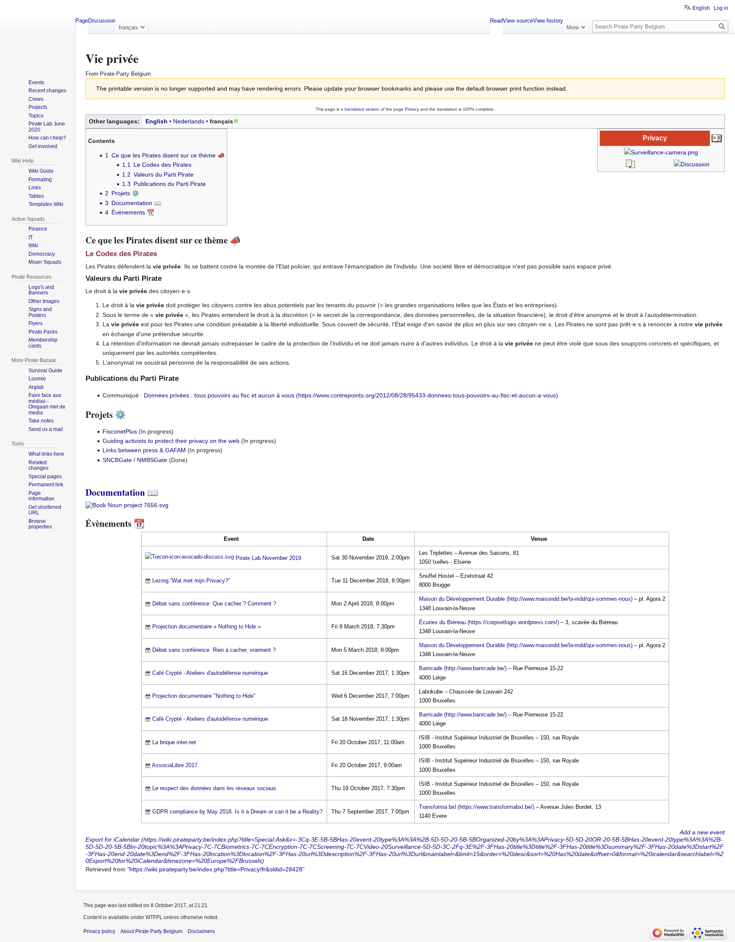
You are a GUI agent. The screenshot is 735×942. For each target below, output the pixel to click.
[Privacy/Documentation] (126, 504)
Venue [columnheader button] (539, 539)
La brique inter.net (174, 742)
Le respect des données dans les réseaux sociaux (214, 788)
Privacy (412, 109)
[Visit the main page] (37, 34)
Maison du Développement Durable (462, 599)
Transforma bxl (437, 807)
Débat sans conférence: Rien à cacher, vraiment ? (214, 650)
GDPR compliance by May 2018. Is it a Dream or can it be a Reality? (237, 811)
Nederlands (188, 121)
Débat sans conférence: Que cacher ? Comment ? (214, 603)
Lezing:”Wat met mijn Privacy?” (191, 580)
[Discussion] (691, 163)
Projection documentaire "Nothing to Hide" (204, 696)
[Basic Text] (630, 163)
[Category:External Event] (148, 580)
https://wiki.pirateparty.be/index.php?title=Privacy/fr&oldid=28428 (215, 869)
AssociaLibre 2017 (174, 765)
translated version (362, 109)
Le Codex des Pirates (121, 254)
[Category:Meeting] (189, 558)
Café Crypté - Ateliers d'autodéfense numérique (210, 673)
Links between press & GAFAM (144, 450)
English (156, 121)
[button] (131, 25)
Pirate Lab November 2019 (268, 558)
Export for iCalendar (112, 839)
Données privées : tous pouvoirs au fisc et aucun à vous (219, 395)
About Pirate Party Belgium (151, 931)
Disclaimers (201, 931)
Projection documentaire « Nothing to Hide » (206, 626)
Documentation (115, 492)
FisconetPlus (120, 431)
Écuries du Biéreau (442, 622)
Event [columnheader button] (231, 539)
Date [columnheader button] (368, 539)
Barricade (430, 668)
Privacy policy (99, 931)
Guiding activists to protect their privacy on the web (171, 440)
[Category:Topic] (717, 137)
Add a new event (702, 832)
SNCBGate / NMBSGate (135, 460)
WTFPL (153, 917)
